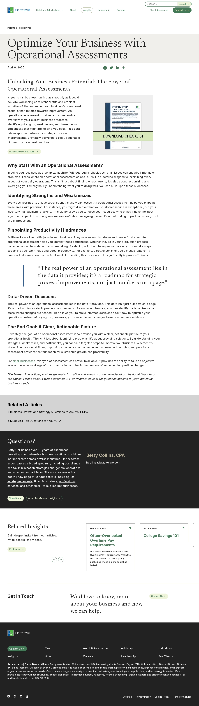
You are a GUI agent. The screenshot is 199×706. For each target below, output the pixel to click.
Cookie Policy (162, 696)
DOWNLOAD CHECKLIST (22, 151)
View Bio (14, 498)
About (73, 10)
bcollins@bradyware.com (103, 462)
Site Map (127, 696)
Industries (165, 648)
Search (183, 4)
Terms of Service (182, 696)
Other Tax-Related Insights (43, 498)
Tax (47, 648)
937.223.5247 (42, 678)
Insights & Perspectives (19, 27)
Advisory (127, 648)
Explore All (15, 549)
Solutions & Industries (48, 10)
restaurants (24, 481)
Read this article (110, 547)
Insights (87, 10)
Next (60, 559)
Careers (121, 10)
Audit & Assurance (95, 648)
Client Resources (159, 10)
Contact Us (181, 10)
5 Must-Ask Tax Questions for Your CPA (34, 420)
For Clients (166, 656)
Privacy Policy (143, 696)
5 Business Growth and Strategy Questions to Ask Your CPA (47, 412)
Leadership (104, 10)
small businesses (24, 361)
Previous (54, 559)
